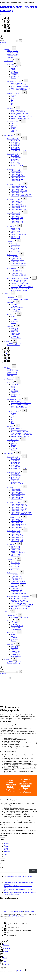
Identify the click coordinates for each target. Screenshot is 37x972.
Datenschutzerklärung (16, 911)
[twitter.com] (7, 23)
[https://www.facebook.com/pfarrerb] (5, 924)
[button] (17, 41)
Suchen (2, 868)
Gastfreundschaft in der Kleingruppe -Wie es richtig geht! (20, 892)
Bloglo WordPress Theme (16, 916)
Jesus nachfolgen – (11, 781)
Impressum (6, 911)
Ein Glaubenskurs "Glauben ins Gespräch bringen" (18, 876)
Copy (20, 971)
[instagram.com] (7, 29)
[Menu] (0, 44)
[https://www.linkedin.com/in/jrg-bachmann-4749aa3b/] (5, 930)
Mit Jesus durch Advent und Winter (25, 786)
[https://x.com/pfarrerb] (5, 927)
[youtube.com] (7, 32)
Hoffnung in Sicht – (25, 780)
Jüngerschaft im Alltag (11, 786)
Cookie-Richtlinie (29, 911)
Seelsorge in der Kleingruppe (12, 894)
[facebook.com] (7, 19)
